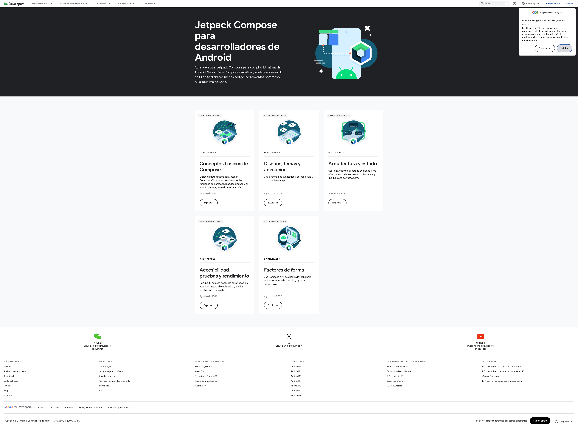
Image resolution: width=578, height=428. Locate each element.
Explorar (209, 202)
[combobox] (494, 3)
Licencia (21, 421)
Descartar (545, 48)
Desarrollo (101, 3)
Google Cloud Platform (90, 407)
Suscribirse (540, 420)
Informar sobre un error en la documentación (503, 371)
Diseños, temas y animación (282, 167)
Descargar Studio (395, 381)
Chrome (55, 407)
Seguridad (9, 376)
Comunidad (149, 3)
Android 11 (296, 395)
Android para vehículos (206, 381)
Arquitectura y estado (352, 164)
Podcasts (8, 395)
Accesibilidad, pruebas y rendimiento (224, 273)
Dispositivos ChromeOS (206, 376)
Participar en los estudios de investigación (502, 381)
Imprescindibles (40, 3)
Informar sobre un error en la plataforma (501, 366)
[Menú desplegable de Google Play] (135, 3)
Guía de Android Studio (398, 366)
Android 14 (296, 381)
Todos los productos (118, 407)
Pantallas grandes (203, 366)
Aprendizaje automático (111, 371)
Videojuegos (105, 366)
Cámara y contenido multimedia (114, 381)
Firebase (69, 407)
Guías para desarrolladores (399, 371)
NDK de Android (394, 385)
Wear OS (199, 371)
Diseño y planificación (72, 3)
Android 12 (296, 390)
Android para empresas (15, 371)
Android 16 (296, 371)
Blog (6, 390)
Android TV (200, 385)
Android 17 (296, 366)
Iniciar (565, 48)
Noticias (7, 385)
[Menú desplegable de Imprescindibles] (53, 3)
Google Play (124, 3)
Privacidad (104, 385)
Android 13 (296, 385)
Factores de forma (284, 270)
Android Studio (553, 3)
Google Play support (491, 376)
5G (100, 390)
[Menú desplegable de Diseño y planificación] (88, 3)
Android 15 (296, 376)
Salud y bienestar (107, 376)
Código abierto (11, 381)
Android (7, 366)
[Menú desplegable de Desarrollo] (111, 3)
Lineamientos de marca (39, 421)
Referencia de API (395, 376)
